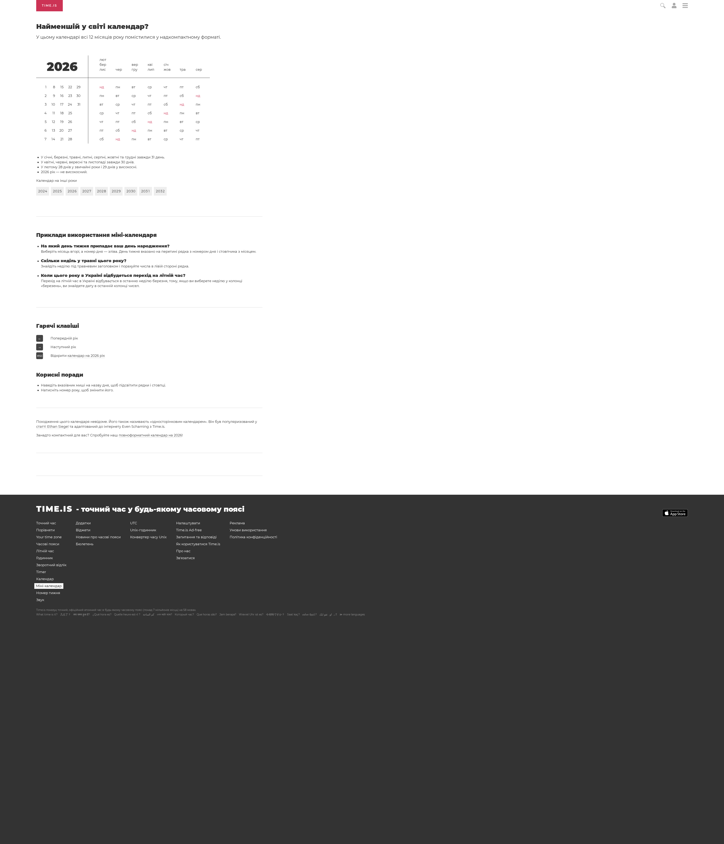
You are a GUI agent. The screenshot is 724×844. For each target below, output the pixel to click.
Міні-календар (49, 586)
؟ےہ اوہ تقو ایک (328, 614)
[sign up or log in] (674, 7)
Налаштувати (188, 523)
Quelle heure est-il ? (127, 614)
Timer (41, 572)
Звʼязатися (185, 558)
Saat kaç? (293, 614)
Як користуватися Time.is (198, 544)
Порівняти (45, 530)
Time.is (49, 5)
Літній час (45, 551)
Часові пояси (47, 544)
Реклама (237, 523)
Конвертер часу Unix (148, 537)
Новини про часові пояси (98, 537)
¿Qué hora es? (102, 614)
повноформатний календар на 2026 (150, 435)
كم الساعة (148, 614)
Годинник (44, 558)
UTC (133, 523)
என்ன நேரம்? (309, 614)
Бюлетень (84, 544)
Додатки (83, 523)
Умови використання (248, 530)
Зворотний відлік (51, 565)
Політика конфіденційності (253, 537)
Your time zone (49, 537)
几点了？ (65, 614)
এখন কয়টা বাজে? (164, 614)
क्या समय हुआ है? (81, 614)
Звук (40, 600)
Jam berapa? (227, 614)
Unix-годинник (143, 530)
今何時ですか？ (275, 614)
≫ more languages (352, 614)
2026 (62, 66)
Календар (45, 579)
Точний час (46, 523)
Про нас (183, 551)
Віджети (83, 530)
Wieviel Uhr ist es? (251, 614)
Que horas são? (207, 614)
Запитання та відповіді (196, 537)
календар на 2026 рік (86, 356)
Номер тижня (48, 593)
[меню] (685, 6)
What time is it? (47, 614)
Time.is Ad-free (189, 530)
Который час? (184, 614)
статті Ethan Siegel (52, 427)
